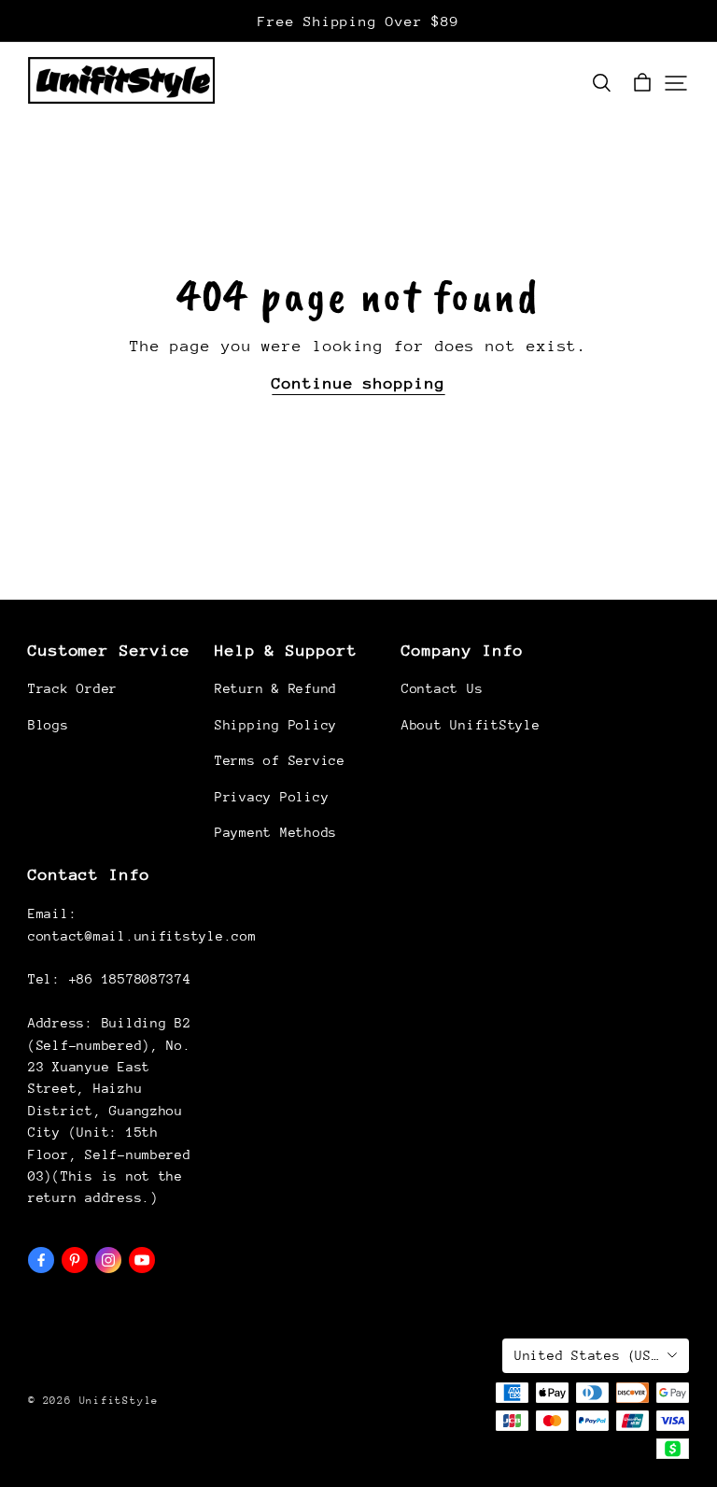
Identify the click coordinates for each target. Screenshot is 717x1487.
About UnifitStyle (470, 724)
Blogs (48, 724)
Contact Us (442, 688)
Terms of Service (280, 760)
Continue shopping (358, 383)
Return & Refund (276, 688)
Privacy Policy (272, 796)
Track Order (73, 688)
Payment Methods (276, 832)
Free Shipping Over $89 (358, 21)
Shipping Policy (276, 724)
